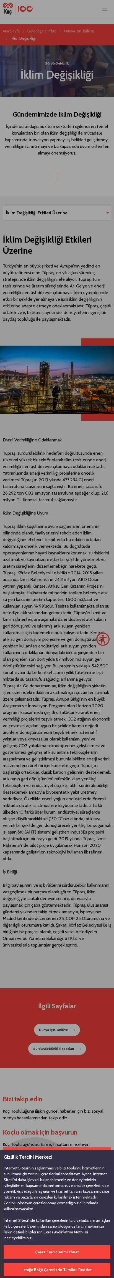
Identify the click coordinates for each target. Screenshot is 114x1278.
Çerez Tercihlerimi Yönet (57, 1251)
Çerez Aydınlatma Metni (63, 1232)
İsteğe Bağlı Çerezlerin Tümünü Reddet (57, 1269)
